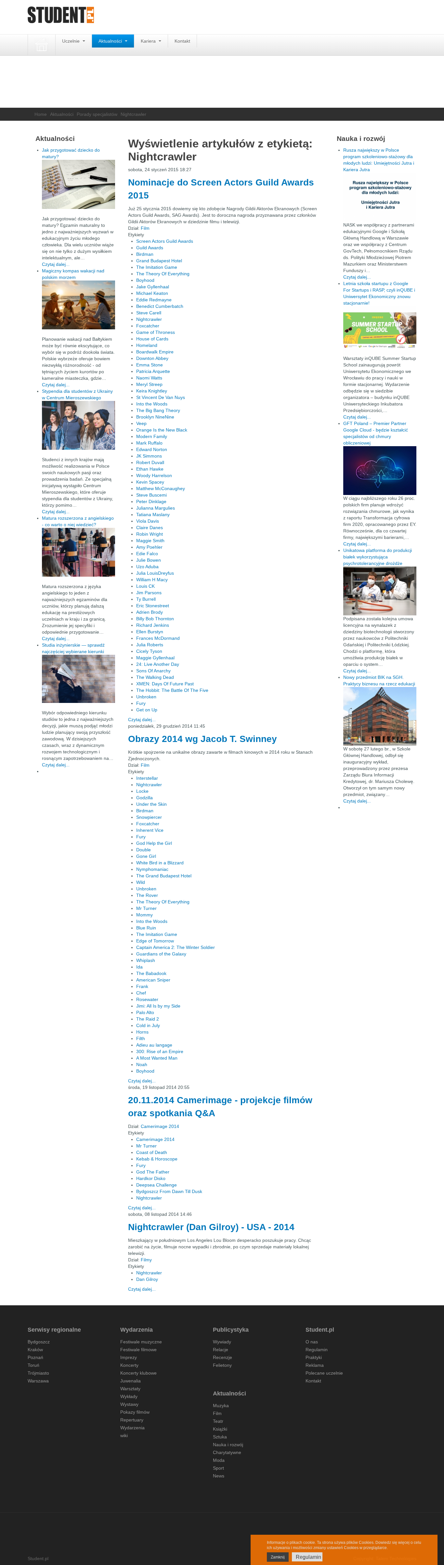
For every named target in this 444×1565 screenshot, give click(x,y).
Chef (141, 992)
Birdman (144, 254)
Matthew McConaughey (160, 488)
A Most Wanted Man (156, 1058)
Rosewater (147, 999)
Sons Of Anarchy (153, 670)
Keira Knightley (151, 390)
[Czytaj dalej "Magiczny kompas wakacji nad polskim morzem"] (78, 305)
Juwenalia (130, 1380)
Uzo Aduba (147, 566)
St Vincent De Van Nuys (160, 397)
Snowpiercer (149, 817)
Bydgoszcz (39, 1341)
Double (143, 849)
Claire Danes (149, 527)
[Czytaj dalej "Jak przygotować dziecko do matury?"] (78, 184)
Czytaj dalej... (142, 719)
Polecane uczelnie (324, 1373)
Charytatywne (227, 1452)
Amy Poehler (149, 547)
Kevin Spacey (150, 482)
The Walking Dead (155, 677)
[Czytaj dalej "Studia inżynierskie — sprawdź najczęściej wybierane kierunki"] (78, 679)
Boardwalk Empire (155, 351)
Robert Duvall (150, 462)
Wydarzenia (132, 1427)
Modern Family (151, 436)
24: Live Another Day (157, 664)
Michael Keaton (152, 293)
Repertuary (131, 1419)
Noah (141, 1064)
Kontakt (182, 41)
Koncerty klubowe (138, 1373)
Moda (219, 1460)
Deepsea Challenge (156, 1184)
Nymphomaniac (152, 869)
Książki (220, 1429)
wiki (124, 1435)
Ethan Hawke (149, 469)
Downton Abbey (152, 358)
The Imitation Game (156, 267)
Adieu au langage (154, 1045)
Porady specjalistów (97, 114)
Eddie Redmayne (154, 299)
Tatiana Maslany (153, 514)
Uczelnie (71, 41)
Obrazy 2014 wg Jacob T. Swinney (202, 739)
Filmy (146, 1259)
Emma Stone (149, 364)
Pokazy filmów (135, 1412)
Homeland (146, 345)
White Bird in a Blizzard (160, 862)
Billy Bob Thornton (155, 618)
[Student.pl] (61, 17)
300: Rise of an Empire (159, 1051)
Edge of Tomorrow (155, 940)
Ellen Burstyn (149, 631)
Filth (140, 1038)
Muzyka (221, 1405)
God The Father (152, 1171)
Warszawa (38, 1380)
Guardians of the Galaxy (161, 953)
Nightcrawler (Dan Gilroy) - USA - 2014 (211, 1227)
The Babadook (151, 973)
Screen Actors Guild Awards (164, 241)
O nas (312, 1341)
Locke (142, 791)
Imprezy (128, 1357)
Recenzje (222, 1357)
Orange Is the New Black (161, 429)
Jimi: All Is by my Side (158, 1006)
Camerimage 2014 (160, 1126)
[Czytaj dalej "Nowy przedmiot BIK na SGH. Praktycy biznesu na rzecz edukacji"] (379, 716)
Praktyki (314, 1357)
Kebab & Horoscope (156, 1158)
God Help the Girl (154, 843)
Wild (140, 882)
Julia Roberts (149, 644)
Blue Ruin (146, 927)
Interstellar (147, 778)
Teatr (218, 1421)
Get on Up (146, 709)
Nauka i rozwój (228, 1444)
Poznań (35, 1357)
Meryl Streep (149, 384)
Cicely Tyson (149, 651)
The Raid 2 (147, 1019)
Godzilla (144, 797)
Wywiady (222, 1341)
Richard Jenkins (152, 625)
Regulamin (317, 1349)
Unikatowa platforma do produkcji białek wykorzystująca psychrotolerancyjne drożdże (377, 557)
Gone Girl (146, 856)
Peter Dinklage (151, 501)
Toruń (33, 1365)
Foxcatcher (147, 325)
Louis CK (145, 586)
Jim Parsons (149, 592)
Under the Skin (151, 804)
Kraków (35, 1349)
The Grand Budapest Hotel (163, 875)
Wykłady (128, 1396)
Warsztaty (130, 1388)
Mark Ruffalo (149, 443)
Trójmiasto (38, 1373)
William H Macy (152, 579)
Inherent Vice (149, 830)
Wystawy (129, 1404)
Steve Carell (148, 312)
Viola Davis (147, 521)
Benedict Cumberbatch (159, 306)
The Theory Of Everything (162, 273)
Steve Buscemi (151, 495)
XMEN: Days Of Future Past (165, 683)
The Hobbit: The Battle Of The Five (172, 690)
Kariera (149, 41)
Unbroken (146, 696)
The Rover (147, 895)
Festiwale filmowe (138, 1349)
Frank (142, 986)
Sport (218, 1468)
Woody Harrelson (154, 475)
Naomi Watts (149, 377)
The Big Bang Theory (158, 410)
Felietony (222, 1365)
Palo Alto (145, 1012)
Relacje (220, 1349)
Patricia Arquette (153, 371)
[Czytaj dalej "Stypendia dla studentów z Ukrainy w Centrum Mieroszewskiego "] (78, 425)
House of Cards (152, 338)
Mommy (144, 914)
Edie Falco (147, 553)
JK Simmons (149, 456)
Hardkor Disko (150, 1178)
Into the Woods (151, 403)
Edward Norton (151, 449)
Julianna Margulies (155, 508)
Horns (142, 1032)
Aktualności (110, 41)
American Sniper (153, 979)
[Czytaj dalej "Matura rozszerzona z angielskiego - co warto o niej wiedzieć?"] (78, 552)
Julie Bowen (148, 560)
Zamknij (278, 1557)
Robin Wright (149, 534)
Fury (141, 703)
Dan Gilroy (147, 1279)
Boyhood (145, 280)
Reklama (315, 1365)
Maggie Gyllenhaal (155, 657)
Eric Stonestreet (152, 605)
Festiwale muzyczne (141, 1341)
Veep (141, 423)
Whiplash (145, 960)
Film (145, 228)
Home (40, 114)
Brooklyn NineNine (155, 416)
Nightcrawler (149, 319)
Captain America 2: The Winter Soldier (175, 947)
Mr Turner (146, 908)
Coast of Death (151, 1152)
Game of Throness (155, 332)
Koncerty (129, 1365)
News (218, 1475)
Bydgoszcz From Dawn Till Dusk (169, 1191)
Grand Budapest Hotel (159, 260)
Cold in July (148, 1025)
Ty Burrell (146, 599)
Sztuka (220, 1436)
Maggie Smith (150, 540)
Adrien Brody (149, 612)
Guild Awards (149, 247)
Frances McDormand (158, 638)
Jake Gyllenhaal (152, 286)
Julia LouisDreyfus (155, 573)
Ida (139, 966)
